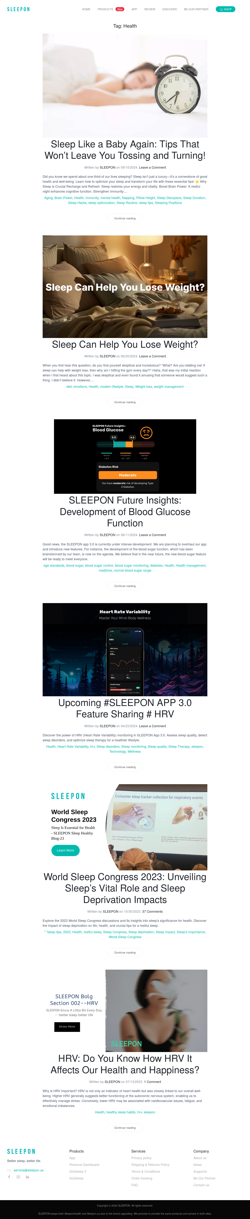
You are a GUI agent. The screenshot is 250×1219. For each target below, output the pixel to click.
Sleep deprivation (141, 931)
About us (199, 1157)
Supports (200, 1171)
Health (79, 197)
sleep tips (146, 202)
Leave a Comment (152, 167)
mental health (110, 197)
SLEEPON (107, 167)
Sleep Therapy (179, 746)
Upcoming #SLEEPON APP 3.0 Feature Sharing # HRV (125, 707)
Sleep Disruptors (169, 197)
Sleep (129, 386)
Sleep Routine (127, 202)
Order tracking (141, 1178)
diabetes (156, 565)
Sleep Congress (115, 931)
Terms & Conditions (145, 1171)
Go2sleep (76, 1178)
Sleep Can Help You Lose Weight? (125, 343)
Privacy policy (141, 1157)
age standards (54, 565)
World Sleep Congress (125, 936)
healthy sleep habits (120, 1112)
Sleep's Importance (191, 931)
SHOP (227, 9)
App (72, 1157)
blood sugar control (99, 565)
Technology (117, 751)
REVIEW (149, 9)
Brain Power (63, 197)
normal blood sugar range (132, 570)
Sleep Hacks (77, 202)
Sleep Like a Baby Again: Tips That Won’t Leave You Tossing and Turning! (125, 148)
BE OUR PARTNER (196, 9)
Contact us (201, 1184)
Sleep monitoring (133, 746)
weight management (169, 386)
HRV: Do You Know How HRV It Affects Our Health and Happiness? (125, 1063)
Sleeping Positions (168, 202)
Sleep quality (157, 746)
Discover (170, 9)
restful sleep (92, 931)
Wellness (134, 751)
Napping (128, 197)
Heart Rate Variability (72, 746)
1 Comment (152, 1081)
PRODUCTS (110, 9)
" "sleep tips (52, 931)
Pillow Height (145, 197)
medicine (105, 570)
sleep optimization (101, 202)
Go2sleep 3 (77, 1171)
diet (69, 386)
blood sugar (74, 565)
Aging (48, 197)
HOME (86, 9)
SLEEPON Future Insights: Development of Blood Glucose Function (125, 511)
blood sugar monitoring (131, 565)
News (197, 1164)
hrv (92, 746)
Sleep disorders (108, 746)
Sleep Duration (194, 197)
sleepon (197, 746)
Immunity (92, 197)
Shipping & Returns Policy (150, 1164)
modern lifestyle (111, 386)
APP (134, 9)
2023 (66, 931)
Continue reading (125, 218)
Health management (191, 565)
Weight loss (143, 386)
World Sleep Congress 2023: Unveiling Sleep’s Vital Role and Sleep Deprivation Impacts (125, 887)
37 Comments (152, 911)
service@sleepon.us (29, 1170)
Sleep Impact (165, 931)
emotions (80, 386)
